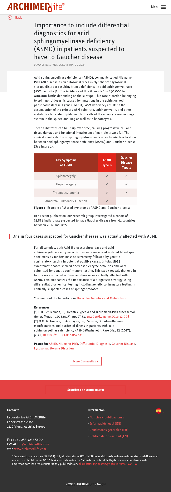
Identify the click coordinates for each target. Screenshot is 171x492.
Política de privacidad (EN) (109, 436)
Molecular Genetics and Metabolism (101, 298)
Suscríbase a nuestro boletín (85, 389)
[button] (160, 411)
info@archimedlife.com (33, 444)
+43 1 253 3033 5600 (28, 439)
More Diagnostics (84, 361)
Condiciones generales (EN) (109, 430)
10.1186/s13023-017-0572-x (62, 335)
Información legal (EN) (105, 423)
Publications (60, 65)
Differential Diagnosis (95, 343)
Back (18, 17)
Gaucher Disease (123, 343)
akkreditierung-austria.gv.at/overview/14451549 (108, 464)
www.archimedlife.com (30, 449)
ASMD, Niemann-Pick (63, 343)
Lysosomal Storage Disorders (54, 348)
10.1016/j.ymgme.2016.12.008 (108, 316)
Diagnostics (42, 65)
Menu (156, 7)
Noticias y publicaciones (107, 417)
